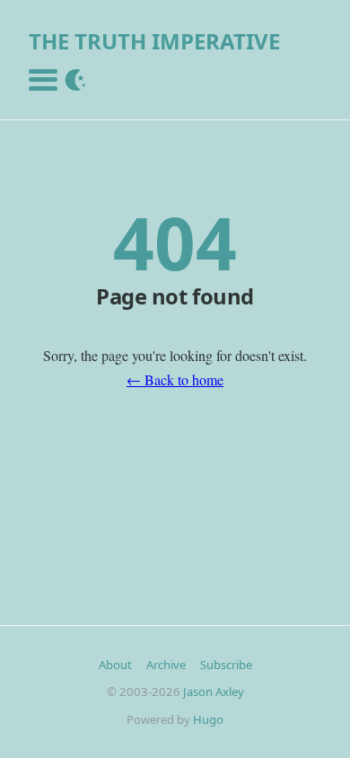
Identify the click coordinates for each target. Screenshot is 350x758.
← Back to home (175, 379)
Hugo (208, 719)
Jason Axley (213, 691)
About (115, 665)
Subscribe (226, 665)
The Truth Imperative (154, 41)
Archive (166, 665)
